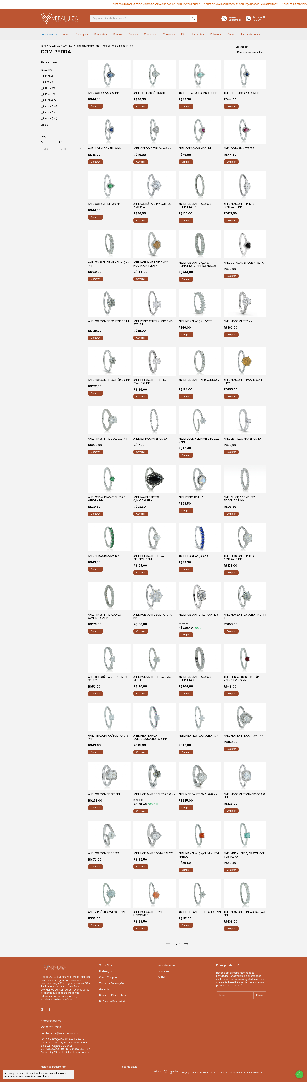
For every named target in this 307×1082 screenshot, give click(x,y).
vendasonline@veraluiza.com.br (59, 1033)
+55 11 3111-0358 (51, 1027)
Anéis (66, 34)
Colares (133, 34)
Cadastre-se (234, 19)
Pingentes (198, 34)
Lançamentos (49, 34)
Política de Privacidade (112, 1001)
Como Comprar (108, 977)
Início (43, 45)
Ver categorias (166, 965)
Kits (183, 34)
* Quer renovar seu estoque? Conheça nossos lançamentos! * (214, 4)
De (42, 142)
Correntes (169, 34)
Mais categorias (250, 34)
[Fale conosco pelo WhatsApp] (299, 1074)
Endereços (105, 971)
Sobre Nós (105, 965)
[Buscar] (193, 18)
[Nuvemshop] (165, 1078)
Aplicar (80, 149)
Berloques (82, 34)
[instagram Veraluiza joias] (42, 1009)
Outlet (231, 34)
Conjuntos (150, 34)
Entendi (47, 1076)
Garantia (104, 989)
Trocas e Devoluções (112, 983)
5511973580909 (51, 1021)
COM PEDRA (68, 45)
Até (60, 142)
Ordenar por (242, 46)
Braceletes (100, 34)
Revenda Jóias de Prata (113, 995)
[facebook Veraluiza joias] (49, 1009)
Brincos (117, 34)
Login (231, 17)
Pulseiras (215, 34)
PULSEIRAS (54, 45)
